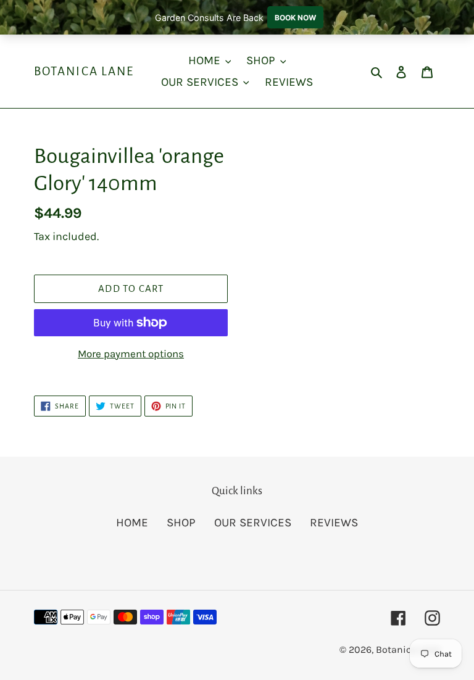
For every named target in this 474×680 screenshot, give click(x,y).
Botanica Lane (84, 71)
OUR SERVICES (252, 522)
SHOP (181, 522)
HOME (132, 522)
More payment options (131, 353)
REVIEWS (334, 522)
